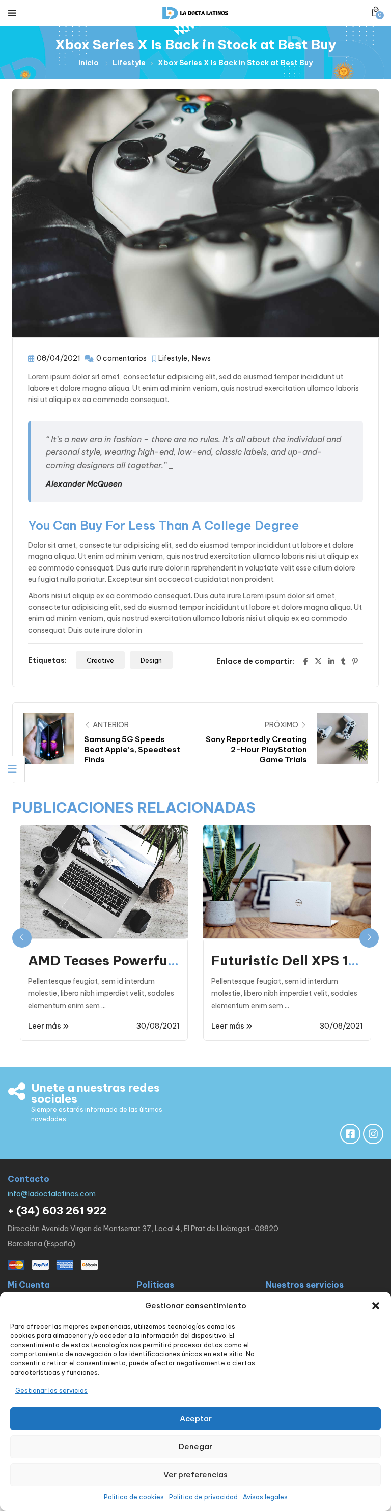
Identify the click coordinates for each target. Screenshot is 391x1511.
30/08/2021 (158, 1026)
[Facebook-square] (350, 1134)
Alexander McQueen (84, 484)
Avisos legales (265, 1497)
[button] (376, 1306)
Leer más (45, 1026)
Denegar (195, 1446)
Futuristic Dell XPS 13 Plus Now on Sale (284, 967)
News (201, 358)
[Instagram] (373, 1134)
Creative (100, 660)
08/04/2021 (58, 358)
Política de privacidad (203, 1497)
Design (151, 660)
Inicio (88, 62)
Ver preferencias (195, 1474)
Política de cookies (134, 1497)
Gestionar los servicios (51, 1390)
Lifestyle (129, 62)
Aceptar (196, 1418)
